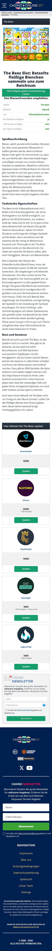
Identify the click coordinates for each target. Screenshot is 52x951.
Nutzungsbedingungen (26, 866)
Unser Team (26, 885)
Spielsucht (26, 879)
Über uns (26, 859)
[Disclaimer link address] (30, 752)
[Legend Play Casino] (26, 634)
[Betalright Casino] (26, 586)
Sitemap (26, 892)
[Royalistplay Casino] (26, 537)
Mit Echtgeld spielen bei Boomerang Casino (26, 92)
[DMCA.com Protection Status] (26, 758)
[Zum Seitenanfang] (46, 947)
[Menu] (4, 5)
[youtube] (29, 768)
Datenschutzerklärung (24, 710)
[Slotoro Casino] (26, 488)
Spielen (26, 471)
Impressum (26, 853)
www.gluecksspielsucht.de (26, 927)
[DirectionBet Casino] (26, 439)
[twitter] (22, 768)
